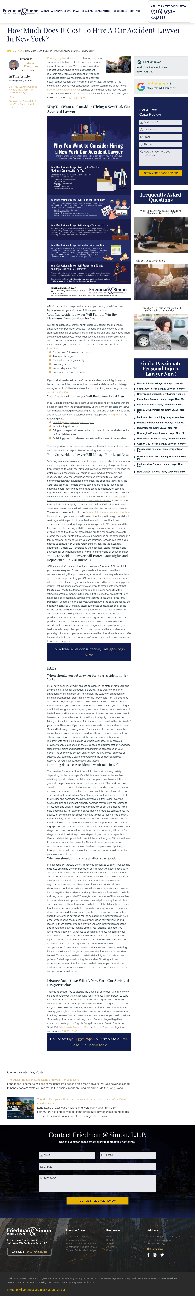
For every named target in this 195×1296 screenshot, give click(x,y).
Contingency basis (57, 58)
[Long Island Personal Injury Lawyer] (20, 9)
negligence (114, 414)
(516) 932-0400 (163, 13)
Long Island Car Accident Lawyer (38, 1290)
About (109, 1243)
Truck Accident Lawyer (78, 1240)
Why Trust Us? (144, 72)
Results (110, 1240)
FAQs (19, 51)
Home (10, 51)
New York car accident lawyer (63, 89)
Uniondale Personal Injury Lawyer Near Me (160, 422)
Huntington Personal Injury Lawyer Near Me (161, 433)
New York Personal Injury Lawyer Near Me (160, 383)
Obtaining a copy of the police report (73, 422)
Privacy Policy (14, 1290)
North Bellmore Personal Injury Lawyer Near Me (161, 457)
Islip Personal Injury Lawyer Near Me (157, 428)
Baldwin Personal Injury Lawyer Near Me (159, 404)
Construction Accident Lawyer (82, 1247)
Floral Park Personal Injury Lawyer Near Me (160, 399)
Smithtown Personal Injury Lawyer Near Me (161, 388)
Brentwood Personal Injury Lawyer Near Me (161, 394)
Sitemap (61, 1290)
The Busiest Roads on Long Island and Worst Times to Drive (43, 1079)
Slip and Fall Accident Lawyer (81, 1250)
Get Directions (155, 1249)
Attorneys (111, 1247)
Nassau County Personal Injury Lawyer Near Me (161, 410)
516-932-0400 (77, 97)
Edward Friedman (31, 64)
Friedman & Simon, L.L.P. (72, 1027)
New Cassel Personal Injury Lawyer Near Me (161, 471)
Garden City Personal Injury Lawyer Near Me (161, 443)
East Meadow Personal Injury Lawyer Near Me (160, 465)
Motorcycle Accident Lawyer (81, 1243)
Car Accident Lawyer (77, 1236)
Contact (110, 1250)
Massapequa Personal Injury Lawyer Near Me (160, 450)
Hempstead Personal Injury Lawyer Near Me (161, 438)
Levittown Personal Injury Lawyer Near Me (160, 417)
